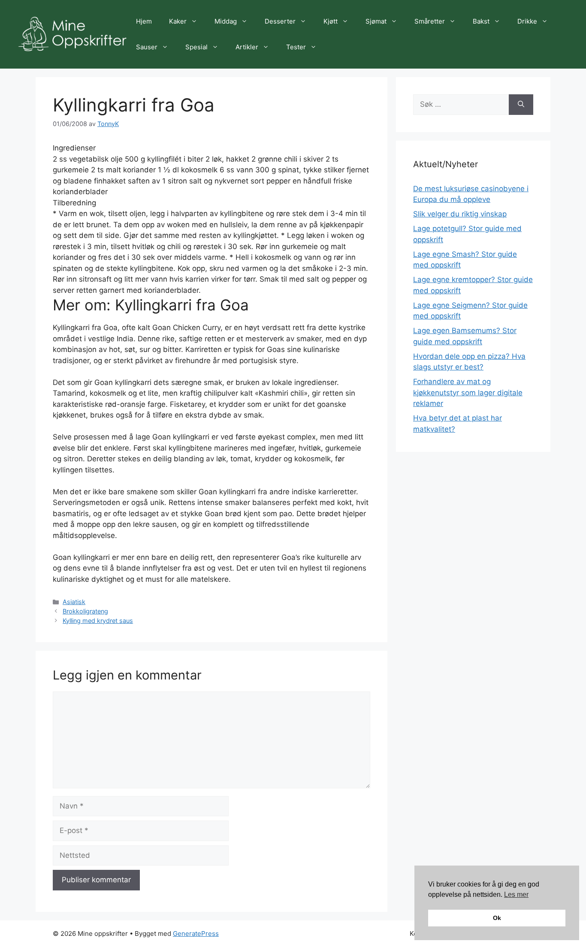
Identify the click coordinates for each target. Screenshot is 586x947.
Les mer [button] (516, 894)
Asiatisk (74, 601)
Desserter (280, 21)
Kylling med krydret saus (98, 620)
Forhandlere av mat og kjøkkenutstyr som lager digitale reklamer (468, 392)
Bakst (481, 21)
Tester (296, 47)
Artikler (247, 47)
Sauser (146, 47)
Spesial (196, 47)
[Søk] (521, 104)
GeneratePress (196, 933)
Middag (225, 21)
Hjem (144, 21)
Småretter (429, 21)
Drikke (527, 21)
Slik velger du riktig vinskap (460, 214)
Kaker (178, 21)
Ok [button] (497, 917)
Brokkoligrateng (85, 611)
